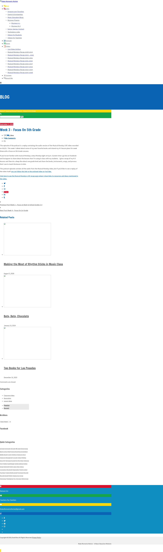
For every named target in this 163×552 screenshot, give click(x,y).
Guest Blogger (10, 464)
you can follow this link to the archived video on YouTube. (31, 171)
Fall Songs (8, 461)
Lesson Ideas (8, 401)
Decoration (7, 398)
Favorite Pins (14, 461)
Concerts (15, 458)
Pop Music (2, 473)
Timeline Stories (10, 111)
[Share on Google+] (5, 189)
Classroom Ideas (9, 395)
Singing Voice (16, 476)
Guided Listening (19, 464)
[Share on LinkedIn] (4, 195)
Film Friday (20, 461)
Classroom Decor (21, 455)
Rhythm (10, 476)
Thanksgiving (9, 479)
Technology (3, 479)
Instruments (6, 467)
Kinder (11, 467)
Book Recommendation (21, 452)
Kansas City (4, 491)
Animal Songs (24, 449)
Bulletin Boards (4, 455)
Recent (6, 408)
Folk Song (26, 461)
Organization (15, 470)
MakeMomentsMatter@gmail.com (12, 509)
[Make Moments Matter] (9, 1)
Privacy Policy (36, 537)
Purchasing (20, 473)
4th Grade (18, 449)
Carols (9, 455)
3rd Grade (12, 449)
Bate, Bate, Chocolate (16, 316)
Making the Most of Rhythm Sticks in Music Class (33, 264)
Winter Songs (25, 479)
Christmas (14, 455)
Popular (7, 405)
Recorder (26, 473)
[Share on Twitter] (4, 183)
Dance (1, 461)
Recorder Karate (4, 476)
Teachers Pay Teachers (8, 500)
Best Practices (11, 452)
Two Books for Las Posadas (20, 368)
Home (2, 111)
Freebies (5, 464)
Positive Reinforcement (11, 473)
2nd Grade (7, 449)
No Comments (11, 138)
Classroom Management (6, 458)
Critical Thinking (22, 458)
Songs (21, 476)
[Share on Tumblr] (4, 197)
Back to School (4, 452)
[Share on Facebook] (4, 186)
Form (1, 464)
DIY (4, 461)
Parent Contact (23, 470)
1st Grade (2, 449)
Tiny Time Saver (17, 479)
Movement (9, 470)
